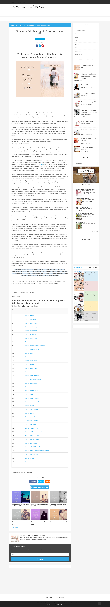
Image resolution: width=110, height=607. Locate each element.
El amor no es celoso (31, 342)
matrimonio (78, 51)
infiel (42, 164)
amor (76, 37)
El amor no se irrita (30, 334)
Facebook (33, 481)
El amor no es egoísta (31, 323)
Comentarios (92, 267)
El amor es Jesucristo (31, 387)
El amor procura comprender (33, 379)
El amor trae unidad (30, 424)
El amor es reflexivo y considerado (35, 327)
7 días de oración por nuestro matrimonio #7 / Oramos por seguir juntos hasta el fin (91, 316)
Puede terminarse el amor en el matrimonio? (91, 305)
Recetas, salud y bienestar (84, 213)
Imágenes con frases (82, 198)
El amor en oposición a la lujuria (34, 402)
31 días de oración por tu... (88, 65)
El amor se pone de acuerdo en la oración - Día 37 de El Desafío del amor (39, 523)
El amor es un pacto (30, 462)
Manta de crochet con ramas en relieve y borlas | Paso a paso (88, 192)
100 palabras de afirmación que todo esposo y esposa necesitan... (88, 76)
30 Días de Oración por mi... (88, 93)
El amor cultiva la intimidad (32, 375)
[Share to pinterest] (42, 45)
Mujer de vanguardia (82, 207)
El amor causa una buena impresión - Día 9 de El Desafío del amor (21, 523)
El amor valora (29, 353)
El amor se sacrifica (30, 417)
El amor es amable (30, 319)
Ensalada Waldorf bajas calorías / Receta (88, 215)
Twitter (41, 481)
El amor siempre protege (32, 398)
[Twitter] (86, 179)
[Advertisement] (40, 582)
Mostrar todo (95, 231)
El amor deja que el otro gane (33, 357)
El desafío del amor (39, 39)
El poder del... (84, 85)
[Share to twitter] (40, 45)
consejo (77, 40)
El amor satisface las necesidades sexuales (37, 432)
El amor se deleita (30, 364)
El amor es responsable (31, 409)
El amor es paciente (30, 315)
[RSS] (89, 179)
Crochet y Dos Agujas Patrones (85, 189)
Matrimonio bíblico (50, 602)
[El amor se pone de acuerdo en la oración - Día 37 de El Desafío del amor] (39, 514)
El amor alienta (29, 413)
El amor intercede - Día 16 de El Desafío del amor (58, 505)
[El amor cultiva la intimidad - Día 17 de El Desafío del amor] (39, 497)
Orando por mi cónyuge (81, 34)
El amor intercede (30, 372)
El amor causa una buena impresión (35, 345)
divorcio (77, 44)
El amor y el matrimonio (31, 428)
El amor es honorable (31, 368)
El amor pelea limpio (31, 360)
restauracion (78, 54)
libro (76, 47)
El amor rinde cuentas (31, 443)
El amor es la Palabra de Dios (33, 447)
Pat (13, 527)
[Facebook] (94, 2)
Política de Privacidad (23, 2)
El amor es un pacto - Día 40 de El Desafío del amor (58, 522)
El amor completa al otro (32, 435)
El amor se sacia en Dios (32, 390)
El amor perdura (29, 458)
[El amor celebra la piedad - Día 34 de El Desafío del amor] (21, 497)
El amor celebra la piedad (32, 439)
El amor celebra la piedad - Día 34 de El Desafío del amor (20, 505)
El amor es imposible (31, 383)
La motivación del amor (31, 420)
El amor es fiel (29, 394)
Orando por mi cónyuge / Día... (89, 102)
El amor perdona (29, 405)
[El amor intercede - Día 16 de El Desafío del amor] (58, 497)
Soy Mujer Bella (80, 222)
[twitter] (90, 2)
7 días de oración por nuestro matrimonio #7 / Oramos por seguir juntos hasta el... (89, 112)
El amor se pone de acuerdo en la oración (37, 450)
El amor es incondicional (32, 349)
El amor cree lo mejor (31, 338)
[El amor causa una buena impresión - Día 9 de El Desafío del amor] (21, 514)
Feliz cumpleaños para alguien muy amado (88, 200)
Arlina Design (59, 604)
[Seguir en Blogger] (98, 2)
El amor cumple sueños (31, 454)
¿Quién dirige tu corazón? (89, 223)
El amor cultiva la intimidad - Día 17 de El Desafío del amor (39, 505)
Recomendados (79, 267)
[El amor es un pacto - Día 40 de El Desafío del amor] (58, 514)
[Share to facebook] (37, 45)
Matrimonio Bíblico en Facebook (55, 597)
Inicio (12, 2)
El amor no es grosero (31, 330)
